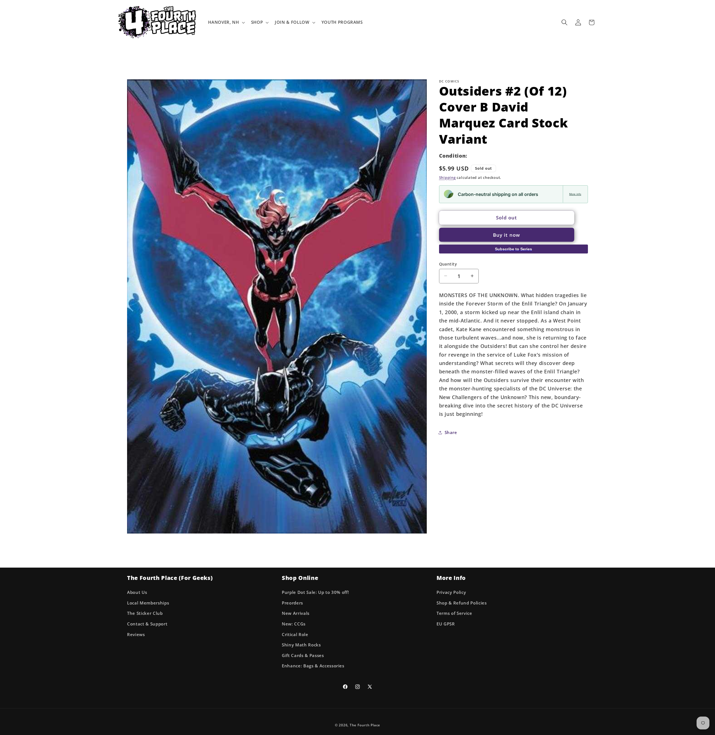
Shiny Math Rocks (301, 645)
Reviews (136, 634)
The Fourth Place (365, 725)
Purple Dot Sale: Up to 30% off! (315, 592)
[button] (225, 22)
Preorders (292, 603)
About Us (137, 592)
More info (575, 193)
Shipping (447, 177)
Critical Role (295, 634)
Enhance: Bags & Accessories (313, 666)
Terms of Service (454, 613)
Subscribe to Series (513, 249)
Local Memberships (148, 603)
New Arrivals (295, 613)
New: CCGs (294, 624)
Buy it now (506, 235)
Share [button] (451, 432)
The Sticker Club (145, 613)
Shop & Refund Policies (462, 603)
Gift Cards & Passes (303, 655)
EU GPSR (446, 624)
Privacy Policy (451, 592)
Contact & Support (147, 624)
